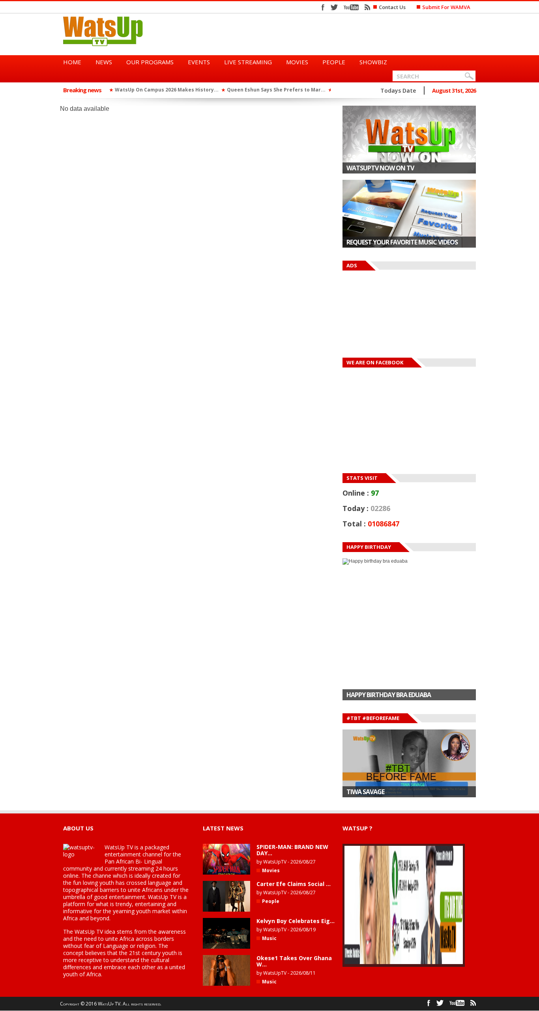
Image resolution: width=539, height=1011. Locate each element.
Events (199, 62)
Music (269, 938)
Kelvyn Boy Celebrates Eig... (295, 921)
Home (72, 62)
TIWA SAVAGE (365, 791)
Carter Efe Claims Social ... (293, 884)
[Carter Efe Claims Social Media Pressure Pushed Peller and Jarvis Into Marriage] (226, 910)
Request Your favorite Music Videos (402, 242)
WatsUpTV (274, 861)
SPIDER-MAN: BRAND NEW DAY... (292, 850)
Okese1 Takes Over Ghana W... (294, 961)
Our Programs (150, 62)
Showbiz (373, 62)
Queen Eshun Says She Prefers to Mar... (276, 89)
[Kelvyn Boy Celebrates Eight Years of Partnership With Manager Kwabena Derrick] (226, 947)
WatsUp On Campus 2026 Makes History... (167, 89)
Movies (297, 62)
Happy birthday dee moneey (388, 695)
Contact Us (392, 7)
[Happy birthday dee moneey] (409, 630)
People (333, 62)
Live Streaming (248, 62)
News (103, 62)
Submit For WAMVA (446, 7)
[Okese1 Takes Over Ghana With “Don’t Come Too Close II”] (226, 984)
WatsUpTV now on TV (380, 168)
